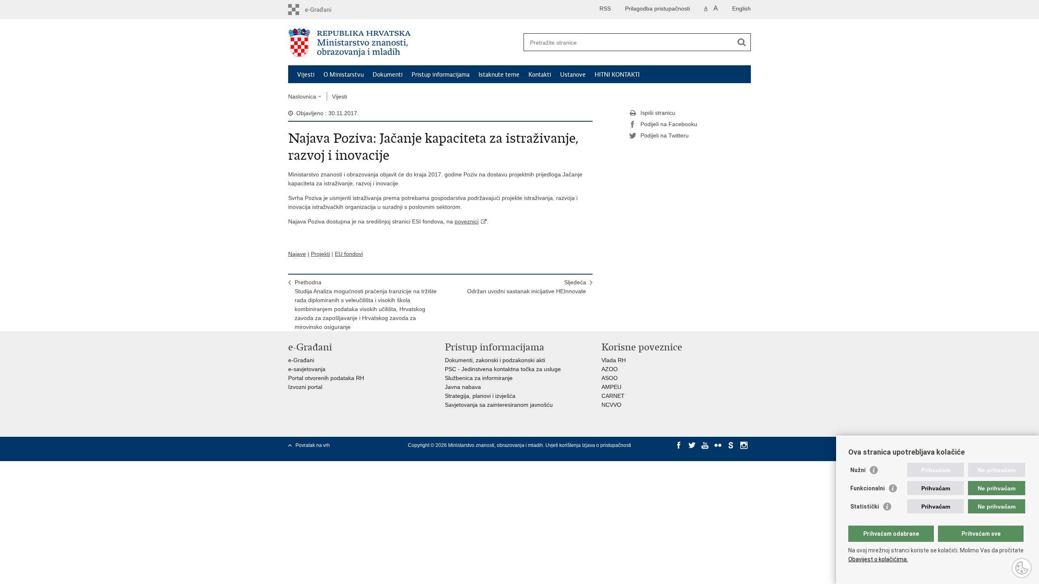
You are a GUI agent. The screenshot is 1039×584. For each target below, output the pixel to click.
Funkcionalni (867, 488)
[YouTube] (705, 445)
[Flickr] (718, 445)
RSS (605, 8)
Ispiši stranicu (657, 113)
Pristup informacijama (441, 74)
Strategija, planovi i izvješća (480, 396)
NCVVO (611, 405)
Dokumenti (388, 74)
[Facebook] (679, 445)
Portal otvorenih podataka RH (326, 378)
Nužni (858, 470)
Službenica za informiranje (479, 378)
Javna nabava (463, 387)
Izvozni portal (305, 387)
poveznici (467, 221)
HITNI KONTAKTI (617, 74)
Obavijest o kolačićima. (878, 559)
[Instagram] (744, 445)
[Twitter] (692, 445)
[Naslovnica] (404, 42)
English (741, 8)
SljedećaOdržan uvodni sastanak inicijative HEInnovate (526, 286)
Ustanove (573, 74)
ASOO (609, 378)
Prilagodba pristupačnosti (657, 8)
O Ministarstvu (343, 74)
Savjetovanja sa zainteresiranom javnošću (499, 405)
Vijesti (306, 74)
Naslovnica (302, 96)
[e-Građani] (323, 9)
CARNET (613, 396)
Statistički (864, 506)
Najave (297, 254)
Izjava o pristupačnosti (606, 445)
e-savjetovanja (306, 369)
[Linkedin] (679, 452)
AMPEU (611, 387)
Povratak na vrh (312, 445)
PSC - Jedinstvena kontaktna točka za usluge (503, 369)
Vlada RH (613, 360)
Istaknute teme (499, 74)
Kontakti (539, 74)
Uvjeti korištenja (563, 445)
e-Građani (301, 360)
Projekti (320, 254)
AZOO (609, 369)
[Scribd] (731, 445)
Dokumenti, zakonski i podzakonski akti (495, 360)
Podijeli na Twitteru (664, 135)
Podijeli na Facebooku (668, 124)
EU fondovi (349, 254)
